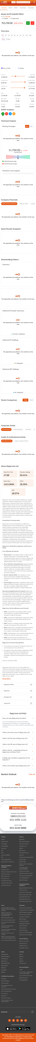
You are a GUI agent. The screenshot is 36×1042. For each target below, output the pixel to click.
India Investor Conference (7, 861)
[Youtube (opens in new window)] (25, 1020)
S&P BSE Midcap (5, 956)
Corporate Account (24, 948)
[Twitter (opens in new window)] (17, 1020)
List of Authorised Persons (25, 975)
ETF (2, 850)
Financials (31, 8)
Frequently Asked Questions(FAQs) (23, 868)
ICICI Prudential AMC (6, 991)
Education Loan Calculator (25, 934)
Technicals (23, 8)
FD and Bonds (4, 846)
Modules (21, 961)
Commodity (4, 843)
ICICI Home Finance (6, 998)
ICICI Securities (5, 983)
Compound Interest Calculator (26, 910)
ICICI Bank (3, 978)
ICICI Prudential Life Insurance (8, 989)
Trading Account (23, 945)
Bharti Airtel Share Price (25, 894)
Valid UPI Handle (23, 880)
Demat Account (23, 943)
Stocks (3, 839)
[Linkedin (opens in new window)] (21, 1020)
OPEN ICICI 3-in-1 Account (23, 2)
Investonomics (22, 963)
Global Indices (4, 954)
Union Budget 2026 (6, 859)
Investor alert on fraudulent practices (26, 864)
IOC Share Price (5, 878)
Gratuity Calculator (23, 921)
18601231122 (18, 816)
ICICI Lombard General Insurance (6, 986)
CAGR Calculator (23, 930)
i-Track (21, 969)
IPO (2, 857)
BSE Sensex (4, 961)
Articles (21, 954)
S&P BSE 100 (4, 958)
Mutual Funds (4, 841)
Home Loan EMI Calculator (25, 932)
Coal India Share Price (24, 896)
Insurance (3, 848)
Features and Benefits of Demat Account (7, 926)
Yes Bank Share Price (6, 880)
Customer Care (23, 846)
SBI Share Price (5, 869)
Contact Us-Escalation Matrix (26, 857)
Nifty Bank (3, 970)
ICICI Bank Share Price (24, 899)
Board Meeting (18, 429)
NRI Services (22, 850)
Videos (21, 958)
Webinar (21, 956)
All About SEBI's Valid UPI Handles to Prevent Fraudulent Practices (8, 909)
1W (6, 35)
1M (9, 35)
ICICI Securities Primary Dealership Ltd (7, 1001)
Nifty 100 (3, 967)
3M (11, 35)
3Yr (20, 35)
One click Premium (23, 843)
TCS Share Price (23, 890)
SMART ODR (22, 861)
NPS (2, 852)
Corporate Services (24, 852)
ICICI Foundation (5, 981)
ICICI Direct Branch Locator (26, 873)
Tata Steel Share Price (6, 883)
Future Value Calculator (25, 914)
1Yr (17, 35)
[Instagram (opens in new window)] (13, 1020)
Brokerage (21, 839)
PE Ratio (8, 39)
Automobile (7, 16)
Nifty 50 (3, 972)
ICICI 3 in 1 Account (24, 941)
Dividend (28, 429)
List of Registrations (24, 877)
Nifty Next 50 (4, 965)
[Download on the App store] (12, 1028)
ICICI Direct (4, 995)
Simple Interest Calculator (25, 908)
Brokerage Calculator (24, 923)
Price (3, 39)
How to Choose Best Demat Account (8, 923)
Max (30, 35)
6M (14, 35)
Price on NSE (6, 68)
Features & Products (24, 871)
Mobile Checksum (23, 977)
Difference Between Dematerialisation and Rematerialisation (6, 914)
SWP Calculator (23, 925)
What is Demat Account (7, 917)
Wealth (21, 848)
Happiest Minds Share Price (26, 888)
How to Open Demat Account (8, 940)
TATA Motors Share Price (25, 901)
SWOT (16, 8)
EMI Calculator (22, 919)
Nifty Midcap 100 (5, 963)
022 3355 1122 (18, 820)
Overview (4, 8)
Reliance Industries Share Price (9, 871)
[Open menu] (34, 2)
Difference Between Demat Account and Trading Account (8, 937)
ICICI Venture (4, 993)
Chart (10, 8)
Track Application (23, 980)
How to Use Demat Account (8, 920)
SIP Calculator (22, 928)
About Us (21, 855)
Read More (6, 679)
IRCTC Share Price (5, 874)
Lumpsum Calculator (24, 916)
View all (32, 774)
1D (2, 35)
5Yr (23, 35)
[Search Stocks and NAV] (32, 2)
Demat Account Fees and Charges (7, 933)
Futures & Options (5, 855)
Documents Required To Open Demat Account (8, 930)
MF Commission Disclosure (26, 875)
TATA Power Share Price (25, 892)
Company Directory (6, 885)
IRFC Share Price (5, 876)
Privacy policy (22, 859)
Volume (22, 68)
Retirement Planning (24, 841)
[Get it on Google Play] (24, 1028)
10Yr (27, 35)
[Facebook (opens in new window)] (9, 1020)
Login (13, 2)
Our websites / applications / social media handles (26, 972)
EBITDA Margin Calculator (25, 912)
